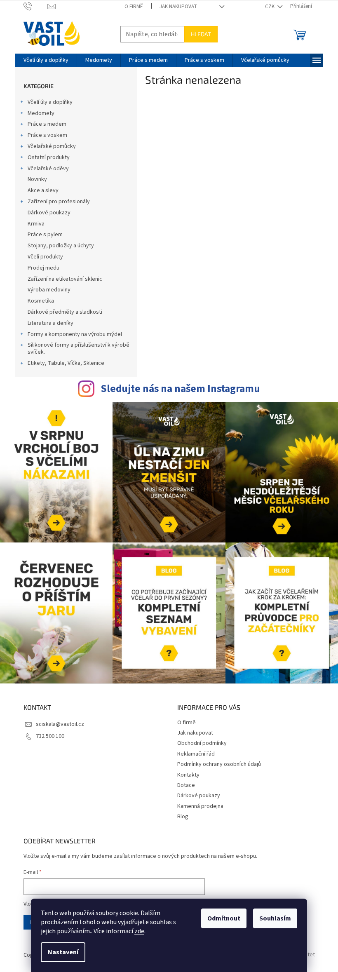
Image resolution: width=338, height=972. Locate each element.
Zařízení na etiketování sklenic (65, 279)
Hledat (201, 34)
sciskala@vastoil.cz (60, 724)
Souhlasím (275, 918)
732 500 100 (50, 736)
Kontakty (188, 775)
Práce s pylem (45, 234)
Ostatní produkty (49, 157)
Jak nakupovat (178, 6)
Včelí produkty (45, 257)
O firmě (133, 6)
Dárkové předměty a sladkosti (65, 312)
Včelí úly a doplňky (50, 102)
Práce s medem (47, 124)
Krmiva (36, 224)
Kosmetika (41, 301)
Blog (182, 816)
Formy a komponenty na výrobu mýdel (75, 334)
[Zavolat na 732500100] (35, 6)
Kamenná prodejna (200, 806)
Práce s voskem (47, 135)
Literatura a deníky (50, 323)
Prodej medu (43, 268)
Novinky (37, 179)
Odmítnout (223, 918)
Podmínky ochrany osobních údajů (219, 764)
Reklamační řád (196, 754)
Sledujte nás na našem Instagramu (180, 388)
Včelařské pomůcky (52, 146)
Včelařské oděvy (48, 168)
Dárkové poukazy (49, 213)
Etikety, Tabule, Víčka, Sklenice (66, 363)
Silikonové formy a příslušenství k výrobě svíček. (78, 348)
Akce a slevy (43, 190)
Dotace (186, 785)
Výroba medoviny (49, 290)
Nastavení (63, 952)
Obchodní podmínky (202, 743)
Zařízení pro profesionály (59, 201)
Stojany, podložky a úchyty (61, 246)
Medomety (41, 113)
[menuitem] (46, 60)
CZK (270, 6)
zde (139, 931)
